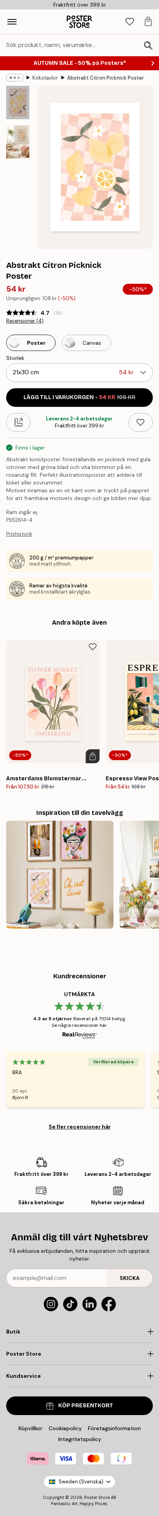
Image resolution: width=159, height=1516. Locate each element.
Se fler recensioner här (80, 1126)
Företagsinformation (114, 1428)
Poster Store (97, 1497)
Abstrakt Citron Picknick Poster (105, 78)
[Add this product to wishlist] (141, 422)
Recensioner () (25, 321)
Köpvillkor (30, 1428)
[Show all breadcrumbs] (14, 78)
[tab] (129, 22)
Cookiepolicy (65, 1428)
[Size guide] (18, 422)
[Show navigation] (12, 21)
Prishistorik (19, 534)
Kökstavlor (45, 78)
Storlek (15, 357)
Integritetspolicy (79, 1439)
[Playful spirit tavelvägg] (59, 875)
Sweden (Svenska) (81, 1481)
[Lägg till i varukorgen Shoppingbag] (93, 756)
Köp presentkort (85, 1405)
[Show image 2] (17, 141)
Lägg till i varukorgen (79, 397)
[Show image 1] (17, 102)
